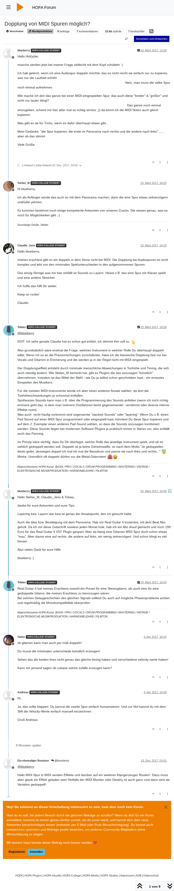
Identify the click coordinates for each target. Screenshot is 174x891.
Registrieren (17, 851)
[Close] (166, 807)
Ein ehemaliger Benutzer (33, 760)
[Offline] (10, 53)
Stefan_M (23, 183)
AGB (138, 875)
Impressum (127, 875)
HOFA (18, 875)
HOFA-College (72, 875)
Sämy (21, 636)
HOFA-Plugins (33, 875)
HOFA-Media (91, 875)
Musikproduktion (41, 31)
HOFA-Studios (109, 875)
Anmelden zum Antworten (151, 38)
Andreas (23, 692)
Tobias (21, 327)
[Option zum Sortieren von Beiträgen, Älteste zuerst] (126, 39)
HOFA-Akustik (52, 875)
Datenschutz (151, 875)
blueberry (23, 50)
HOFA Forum (44, 7)
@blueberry (61, 760)
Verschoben (16, 31)
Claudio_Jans (26, 245)
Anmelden (36, 851)
